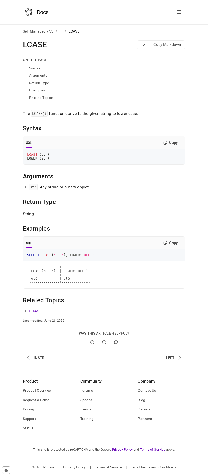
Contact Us (147, 390)
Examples (37, 90)
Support (29, 419)
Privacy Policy (122, 449)
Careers (144, 409)
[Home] (36, 12)
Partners (145, 419)
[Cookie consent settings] (6, 470)
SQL (29, 143)
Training (87, 419)
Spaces (86, 400)
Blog (141, 400)
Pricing (28, 409)
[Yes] (92, 342)
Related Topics (41, 98)
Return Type (39, 83)
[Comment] (116, 342)
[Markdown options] (143, 45)
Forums (86, 390)
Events (86, 409)
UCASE (35, 311)
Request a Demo (36, 400)
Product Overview (37, 390)
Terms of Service (152, 449)
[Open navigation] (178, 12)
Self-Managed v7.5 (38, 31)
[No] (104, 342)
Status (28, 428)
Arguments (38, 75)
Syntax (35, 68)
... (61, 31)
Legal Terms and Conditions (153, 467)
